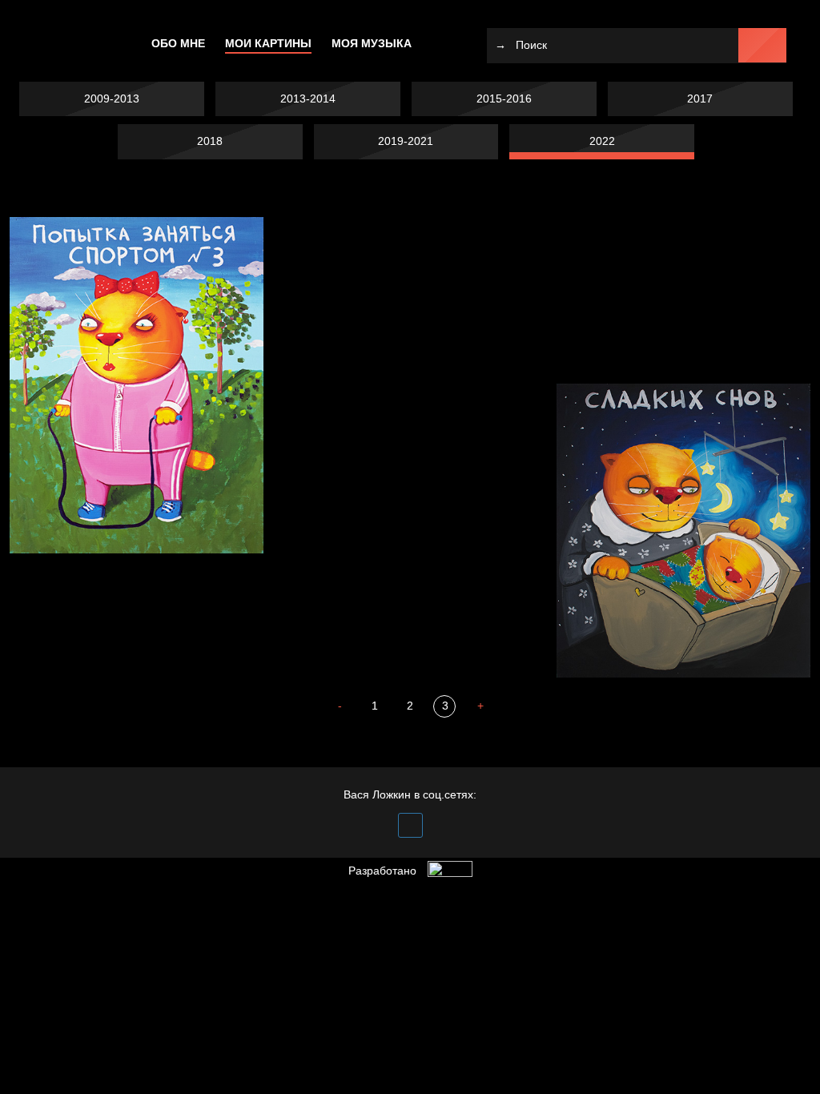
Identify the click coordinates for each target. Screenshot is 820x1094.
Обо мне (178, 43)
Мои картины (268, 43)
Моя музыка (372, 43)
